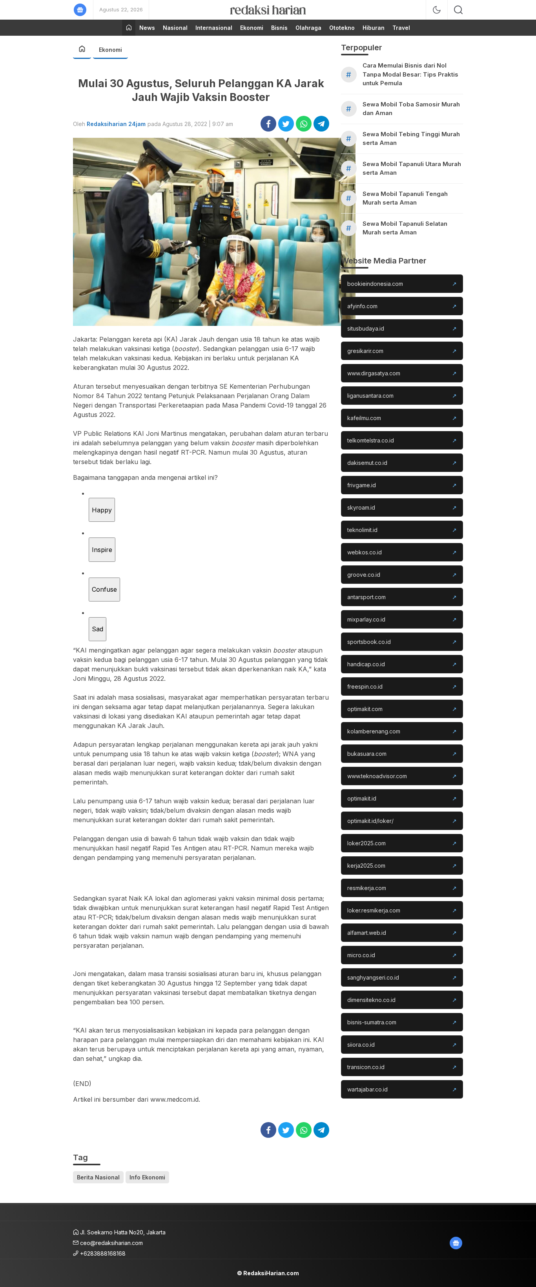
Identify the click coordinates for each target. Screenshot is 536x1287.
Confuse (104, 589)
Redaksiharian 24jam (116, 124)
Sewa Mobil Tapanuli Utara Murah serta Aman (412, 168)
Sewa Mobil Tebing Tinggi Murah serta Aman (411, 138)
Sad (97, 629)
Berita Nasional (98, 1177)
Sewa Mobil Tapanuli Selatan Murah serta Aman (405, 228)
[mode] (436, 10)
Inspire (102, 550)
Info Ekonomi (147, 1177)
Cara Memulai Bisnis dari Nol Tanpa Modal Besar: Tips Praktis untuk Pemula (410, 74)
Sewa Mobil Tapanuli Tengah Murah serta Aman (405, 198)
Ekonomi (110, 49)
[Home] (128, 28)
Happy (102, 510)
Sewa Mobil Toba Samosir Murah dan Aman (411, 109)
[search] (458, 10)
